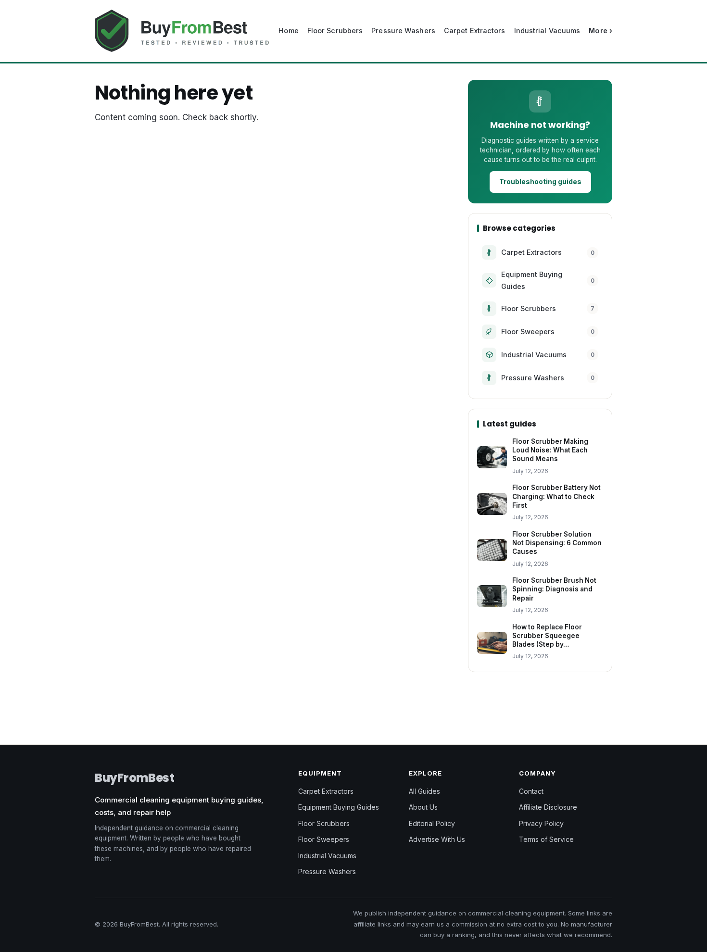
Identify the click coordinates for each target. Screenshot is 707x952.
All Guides (424, 791)
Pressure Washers (403, 30)
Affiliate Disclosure (548, 807)
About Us (423, 807)
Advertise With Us (437, 839)
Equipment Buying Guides (338, 807)
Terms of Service (546, 839)
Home (288, 30)
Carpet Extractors (474, 30)
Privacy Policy (541, 823)
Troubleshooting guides (540, 181)
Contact (531, 791)
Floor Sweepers (323, 839)
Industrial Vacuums (547, 30)
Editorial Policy (432, 823)
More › (600, 30)
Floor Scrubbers (335, 30)
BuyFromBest (135, 778)
